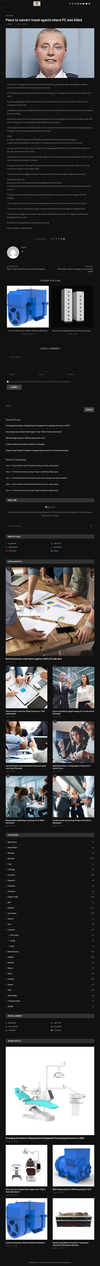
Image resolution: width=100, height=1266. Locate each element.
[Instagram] (75, 3)
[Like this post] (54, 239)
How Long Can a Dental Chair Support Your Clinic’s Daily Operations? (34, 432)
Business (51, 858)
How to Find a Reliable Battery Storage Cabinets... (72, 331)
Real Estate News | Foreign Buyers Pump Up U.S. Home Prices (72, 767)
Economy (51, 875)
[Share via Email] (64, 239)
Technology (51, 995)
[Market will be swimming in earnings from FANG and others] (26, 796)
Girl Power (52, 935)
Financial (51, 886)
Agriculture (51, 842)
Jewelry (51, 919)
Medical (51, 962)
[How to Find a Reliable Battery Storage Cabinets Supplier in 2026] (72, 306)
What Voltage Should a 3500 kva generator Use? (25, 438)
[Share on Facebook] (56, 239)
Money (51, 968)
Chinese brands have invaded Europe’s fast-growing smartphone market (39, 478)
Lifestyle (51, 930)
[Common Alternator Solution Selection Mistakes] (28, 306)
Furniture (51, 891)
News (51, 973)
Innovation (51, 913)
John (7, 465)
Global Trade (51, 897)
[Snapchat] (89, 3)
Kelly (10, 24)
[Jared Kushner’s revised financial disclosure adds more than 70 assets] (26, 742)
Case (51, 864)
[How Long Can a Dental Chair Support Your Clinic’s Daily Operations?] (26, 1165)
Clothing (51, 869)
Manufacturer (51, 951)
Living (52, 940)
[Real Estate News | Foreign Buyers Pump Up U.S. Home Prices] (73, 742)
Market (51, 957)
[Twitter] (72, 3)
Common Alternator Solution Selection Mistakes (27, 331)
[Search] (93, 3)
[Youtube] (83, 3)
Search (8, 405)
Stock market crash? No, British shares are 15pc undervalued (35, 465)
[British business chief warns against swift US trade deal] (50, 611)
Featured (51, 880)
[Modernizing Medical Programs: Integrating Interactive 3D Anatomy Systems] (73, 1219)
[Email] (86, 3)
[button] (10, 312)
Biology (51, 853)
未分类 (51, 1006)
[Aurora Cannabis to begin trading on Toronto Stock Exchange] (73, 687)
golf (51, 902)
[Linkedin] (80, 3)
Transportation (51, 1001)
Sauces (51, 984)
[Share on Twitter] (59, 239)
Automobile (51, 847)
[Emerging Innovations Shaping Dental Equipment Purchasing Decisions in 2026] (50, 1091)
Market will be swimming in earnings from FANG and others (25, 821)
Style (52, 946)
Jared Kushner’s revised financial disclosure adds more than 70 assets (26, 767)
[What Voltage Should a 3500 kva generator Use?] (73, 1165)
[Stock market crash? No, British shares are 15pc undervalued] (26, 687)
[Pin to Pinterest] (61, 239)
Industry (51, 908)
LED (51, 924)
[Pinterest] (78, 3)
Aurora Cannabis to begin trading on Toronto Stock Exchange (73, 712)
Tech (51, 990)
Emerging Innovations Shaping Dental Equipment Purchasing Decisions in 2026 (38, 425)
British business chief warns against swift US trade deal (34, 659)
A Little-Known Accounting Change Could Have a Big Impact (35, 472)
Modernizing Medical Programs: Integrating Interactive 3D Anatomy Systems (37, 450)
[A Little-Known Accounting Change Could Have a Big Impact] (73, 796)
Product (51, 979)
